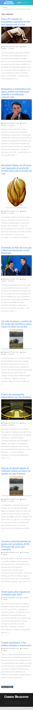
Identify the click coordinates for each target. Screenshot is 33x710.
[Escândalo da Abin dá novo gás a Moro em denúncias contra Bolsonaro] (16, 265)
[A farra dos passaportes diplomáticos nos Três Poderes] (16, 409)
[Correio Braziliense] (10, 2)
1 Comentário (25, 648)
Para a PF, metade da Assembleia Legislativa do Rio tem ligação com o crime (15, 22)
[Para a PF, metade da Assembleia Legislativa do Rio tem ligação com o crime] (16, 35)
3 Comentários (25, 597)
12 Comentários (25, 552)
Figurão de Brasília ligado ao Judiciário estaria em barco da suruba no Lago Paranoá (15, 471)
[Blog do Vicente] (23, 2)
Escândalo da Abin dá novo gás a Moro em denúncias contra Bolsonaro (16, 250)
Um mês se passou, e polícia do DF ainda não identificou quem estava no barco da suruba (16, 324)
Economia (11, 48)
